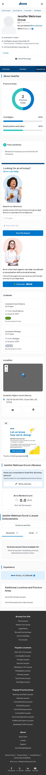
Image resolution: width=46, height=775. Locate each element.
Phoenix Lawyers (23, 674)
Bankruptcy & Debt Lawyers (23, 694)
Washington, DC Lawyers (23, 667)
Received (12, 533)
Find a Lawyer (23, 621)
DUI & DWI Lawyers (23, 706)
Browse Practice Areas (23, 632)
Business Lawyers (23, 698)
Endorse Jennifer (23, 525)
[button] (23, 375)
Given (33, 533)
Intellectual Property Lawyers (23, 720)
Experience (40, 69)
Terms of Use (10, 755)
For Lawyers (23, 640)
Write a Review (36, 26)
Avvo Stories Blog (23, 636)
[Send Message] (12, 410)
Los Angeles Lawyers (23, 656)
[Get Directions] (33, 410)
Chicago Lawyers (23, 660)
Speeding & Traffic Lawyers (23, 724)
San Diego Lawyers (23, 682)
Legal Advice (23, 628)
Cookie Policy (35, 755)
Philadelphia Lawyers (23, 671)
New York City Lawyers (23, 652)
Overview (6, 69)
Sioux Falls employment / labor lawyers (19, 602)
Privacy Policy (22, 755)
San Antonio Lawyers (23, 678)
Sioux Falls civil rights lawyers (15, 597)
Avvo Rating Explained (23, 748)
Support (23, 744)
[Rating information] (32, 29)
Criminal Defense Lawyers (23, 702)
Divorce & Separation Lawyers (23, 717)
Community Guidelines (22, 758)
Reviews (23, 69)
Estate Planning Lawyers (23, 709)
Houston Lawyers (23, 663)
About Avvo (23, 737)
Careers (23, 740)
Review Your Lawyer (23, 625)
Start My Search (23, 233)
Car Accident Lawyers (23, 713)
